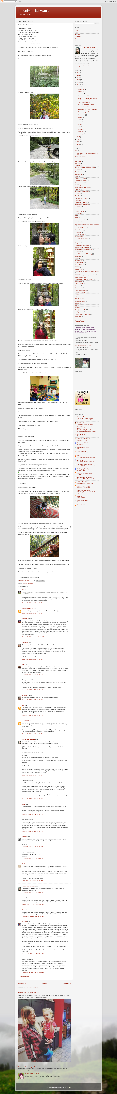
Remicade (78, 251)
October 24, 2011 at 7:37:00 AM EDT (32, 775)
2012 (78, 84)
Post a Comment (25, 976)
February (81, 131)
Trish (23, 804)
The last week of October (85, 96)
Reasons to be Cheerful (82, 247)
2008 (78, 141)
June (80, 122)
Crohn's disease (79, 172)
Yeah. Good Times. (83, 500)
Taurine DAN (78, 288)
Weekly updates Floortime (82, 314)
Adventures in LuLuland (84, 473)
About (76, 32)
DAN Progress (79, 185)
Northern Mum (81, 417)
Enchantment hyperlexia (82, 191)
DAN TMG (78, 189)
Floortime (77, 34)
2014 (78, 80)
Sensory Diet (78, 260)
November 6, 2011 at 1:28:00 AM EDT (33, 953)
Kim (23, 898)
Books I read (78, 41)
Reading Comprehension (82, 245)
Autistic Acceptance (80, 156)
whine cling (78, 316)
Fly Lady (77, 200)
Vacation (77, 303)
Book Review (78, 165)
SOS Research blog (80, 277)
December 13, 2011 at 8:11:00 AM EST (33, 972)
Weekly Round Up (27, 583)
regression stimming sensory (83, 249)
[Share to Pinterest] (44, 581)
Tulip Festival (79, 299)
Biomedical (78, 161)
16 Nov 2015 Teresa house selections (87, 466)
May (79, 124)
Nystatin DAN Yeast (80, 228)
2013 (78, 82)
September (81, 115)
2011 (78, 87)
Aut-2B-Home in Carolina (84, 477)
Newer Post (22, 983)
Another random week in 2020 (28, 992)
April (79, 126)
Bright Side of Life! (83, 447)
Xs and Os (80, 474)
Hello (78, 448)
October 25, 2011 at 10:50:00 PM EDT (33, 858)
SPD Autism (78, 281)
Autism (77, 39)
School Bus (78, 256)
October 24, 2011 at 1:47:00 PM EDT (32, 814)
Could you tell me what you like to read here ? (31, 1067)
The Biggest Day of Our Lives (85, 424)
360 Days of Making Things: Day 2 (86, 461)
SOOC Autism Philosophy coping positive (87, 271)
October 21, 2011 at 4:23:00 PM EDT (32, 613)
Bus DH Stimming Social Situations (85, 167)
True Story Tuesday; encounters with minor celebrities (87, 99)
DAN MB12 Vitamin (80, 178)
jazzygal (24, 836)
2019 (78, 75)
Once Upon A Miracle (83, 490)
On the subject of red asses (84, 502)
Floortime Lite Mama (34, 11)
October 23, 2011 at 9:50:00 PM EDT (32, 715)
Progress (77, 243)
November (81, 91)
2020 (78, 72)
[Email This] (37, 581)
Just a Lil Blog (81, 434)
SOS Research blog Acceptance (84, 279)
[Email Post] (33, 580)
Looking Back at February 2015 (85, 483)
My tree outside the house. (84, 453)
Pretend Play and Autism (32, 1073)
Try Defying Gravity (83, 469)
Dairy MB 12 (78, 174)
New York (77, 222)
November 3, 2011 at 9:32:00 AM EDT (33, 904)
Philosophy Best (79, 234)
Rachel (24, 864)
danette (24, 921)
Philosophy (78, 232)
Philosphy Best (79, 236)
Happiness (78, 36)
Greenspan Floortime (81, 202)
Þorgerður (25, 642)
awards (77, 159)
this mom (80, 460)
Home (44, 983)
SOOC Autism (79, 269)
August (80, 117)
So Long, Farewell (81, 470)
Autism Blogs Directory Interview (87, 109)
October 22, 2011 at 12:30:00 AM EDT (33, 637)
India (76, 217)
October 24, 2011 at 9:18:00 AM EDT (32, 799)
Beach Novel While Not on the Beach (87, 479)
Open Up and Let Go (83, 438)
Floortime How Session (81, 198)
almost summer (81, 497)
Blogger (69, 1087)
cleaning (77, 169)
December (81, 89)
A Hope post (80, 444)
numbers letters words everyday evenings (87, 224)
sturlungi (80, 496)
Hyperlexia (78, 213)
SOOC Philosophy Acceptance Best (85, 275)
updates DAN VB (80, 301)
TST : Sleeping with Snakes (86, 104)
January (80, 134)
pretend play (78, 241)
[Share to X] (40, 581)
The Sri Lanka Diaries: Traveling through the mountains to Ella (85, 419)
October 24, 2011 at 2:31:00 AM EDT (32, 734)
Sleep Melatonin (79, 265)
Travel (77, 294)
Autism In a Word (82, 443)
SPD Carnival (79, 283)
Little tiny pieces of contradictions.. (86, 457)
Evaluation (78, 193)
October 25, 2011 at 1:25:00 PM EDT (32, 846)
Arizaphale (25, 618)
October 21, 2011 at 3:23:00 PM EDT (32, 603)
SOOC (77, 267)
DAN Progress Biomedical (82, 187)
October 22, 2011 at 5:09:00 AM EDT (32, 659)
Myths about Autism (80, 220)
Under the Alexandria (83, 505)
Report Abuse (80, 321)
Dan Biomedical (79, 183)
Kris (23, 705)
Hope (76, 209)
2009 (78, 139)
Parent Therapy (79, 230)
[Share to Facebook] (42, 581)
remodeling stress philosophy (83, 254)
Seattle (77, 258)
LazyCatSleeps (81, 451)
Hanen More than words (82, 204)
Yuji (23, 589)
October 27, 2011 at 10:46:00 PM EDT (33, 892)
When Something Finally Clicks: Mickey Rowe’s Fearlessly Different (86, 430)
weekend (77, 307)
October (80, 94)
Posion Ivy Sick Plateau (81, 238)
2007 (78, 144)
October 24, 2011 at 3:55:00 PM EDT (32, 831)
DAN (76, 176)
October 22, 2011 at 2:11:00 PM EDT (32, 674)
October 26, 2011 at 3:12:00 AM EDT (32, 880)
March (80, 129)
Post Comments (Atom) (32, 987)
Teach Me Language (81, 290)
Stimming (77, 286)
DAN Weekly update (81, 180)
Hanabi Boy (80, 422)
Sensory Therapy (80, 262)
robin (23, 664)
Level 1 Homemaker (83, 481)
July (79, 119)
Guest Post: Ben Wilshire (83, 487)
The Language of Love (84, 112)
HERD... (79, 456)
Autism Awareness (82, 440)
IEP (76, 215)
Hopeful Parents (79, 211)
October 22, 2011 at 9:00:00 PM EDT (32, 700)
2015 (78, 77)
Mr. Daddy (25, 695)
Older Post (67, 983)
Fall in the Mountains (84, 102)
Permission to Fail (81, 436)
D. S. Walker (25, 720)
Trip (76, 296)
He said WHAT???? (83, 107)
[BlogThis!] (39, 581)
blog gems (78, 163)
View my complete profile (82, 66)
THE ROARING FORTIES (84, 464)
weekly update (79, 312)
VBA (76, 305)
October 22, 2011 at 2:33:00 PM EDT (32, 689)
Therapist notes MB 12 (81, 292)
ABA (76, 151)
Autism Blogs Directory (84, 486)
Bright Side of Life (27, 608)
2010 (78, 137)
